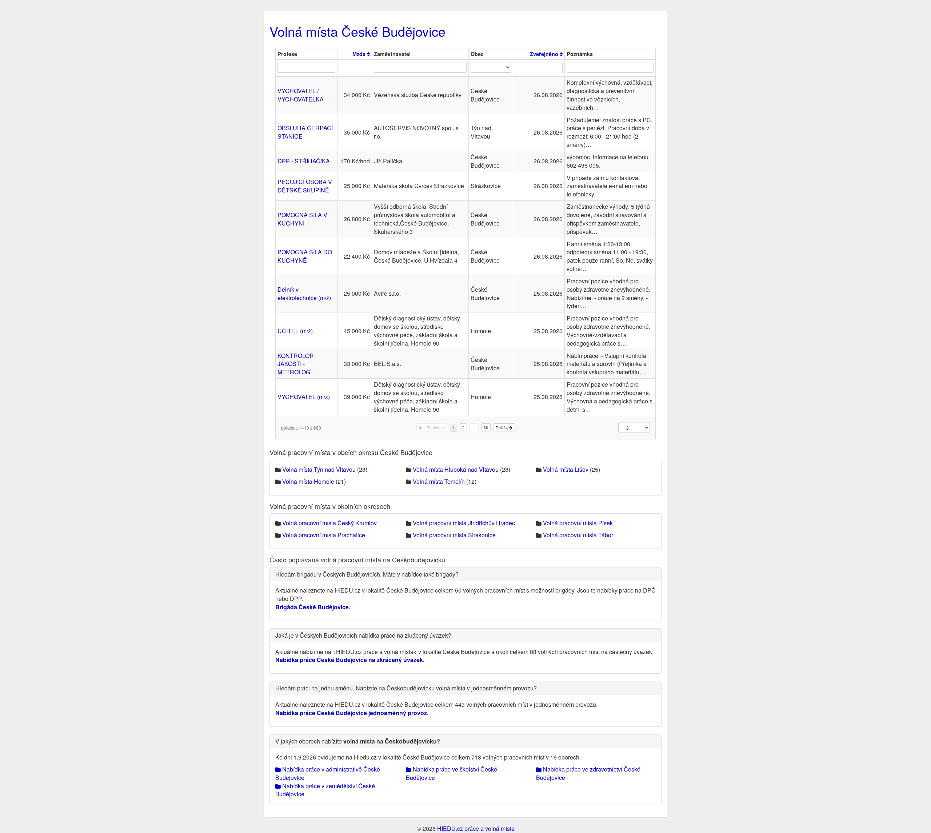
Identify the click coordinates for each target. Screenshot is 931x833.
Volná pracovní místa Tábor (578, 535)
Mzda (359, 53)
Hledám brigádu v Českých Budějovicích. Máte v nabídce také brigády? (367, 574)
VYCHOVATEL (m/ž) (303, 396)
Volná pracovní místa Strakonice (454, 535)
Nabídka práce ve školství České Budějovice (451, 773)
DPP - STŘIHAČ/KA (303, 161)
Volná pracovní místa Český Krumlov (329, 523)
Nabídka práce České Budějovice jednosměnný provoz (351, 713)
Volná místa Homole (308, 481)
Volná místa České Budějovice (357, 31)
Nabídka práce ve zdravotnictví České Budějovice (588, 773)
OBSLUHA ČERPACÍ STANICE (305, 132)
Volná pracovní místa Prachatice (323, 535)
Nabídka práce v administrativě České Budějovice (327, 773)
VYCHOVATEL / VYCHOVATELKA (300, 95)
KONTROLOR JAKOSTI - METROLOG (295, 363)
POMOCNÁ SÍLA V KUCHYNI (302, 219)
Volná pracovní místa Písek (578, 523)
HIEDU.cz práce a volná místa (476, 828)
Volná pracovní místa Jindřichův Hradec (464, 523)
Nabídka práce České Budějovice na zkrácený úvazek (349, 659)
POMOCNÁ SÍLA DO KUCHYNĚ (304, 256)
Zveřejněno (545, 53)
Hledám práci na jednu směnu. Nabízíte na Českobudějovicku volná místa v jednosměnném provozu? (406, 688)
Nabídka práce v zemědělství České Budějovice (325, 790)
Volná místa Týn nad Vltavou (319, 469)
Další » (502, 427)
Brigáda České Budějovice (312, 607)
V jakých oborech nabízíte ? (357, 741)
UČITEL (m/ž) (295, 331)
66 (486, 427)
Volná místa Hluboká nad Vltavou (456, 469)
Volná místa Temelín (439, 481)
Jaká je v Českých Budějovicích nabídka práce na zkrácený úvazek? (363, 635)
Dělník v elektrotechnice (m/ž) (304, 293)
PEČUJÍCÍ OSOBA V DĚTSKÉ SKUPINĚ (304, 186)
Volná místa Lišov (565, 469)
